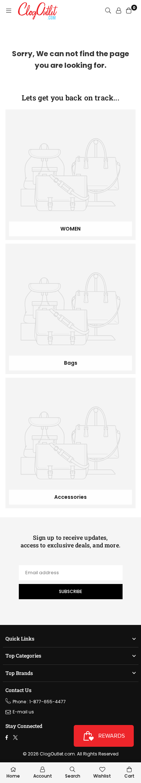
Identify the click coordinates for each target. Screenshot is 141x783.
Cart (129, 776)
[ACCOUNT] (119, 11)
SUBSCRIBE (70, 591)
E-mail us (23, 712)
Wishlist (102, 776)
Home (13, 776)
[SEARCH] (108, 11)
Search (72, 776)
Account (42, 776)
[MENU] (9, 11)
